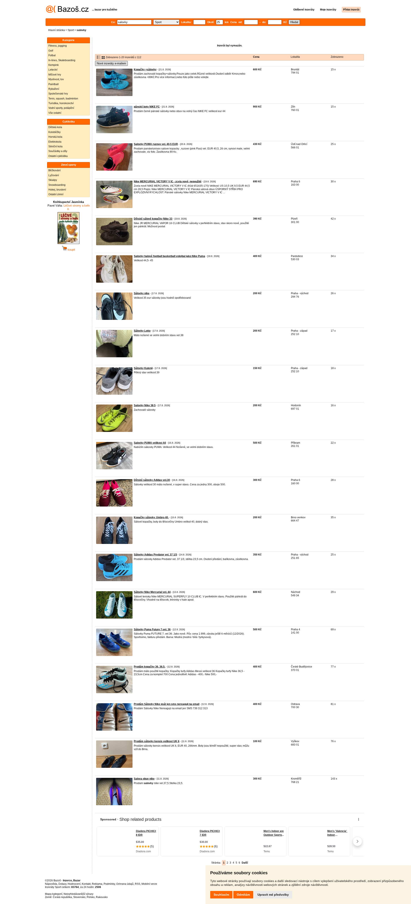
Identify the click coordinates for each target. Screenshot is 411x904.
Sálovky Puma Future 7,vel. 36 (152, 629)
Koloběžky (54, 132)
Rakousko (102, 897)
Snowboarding (57, 184)
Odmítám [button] (243, 894)
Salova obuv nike (144, 778)
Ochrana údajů (125, 883)
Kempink (53, 65)
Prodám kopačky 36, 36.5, (149, 666)
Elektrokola (54, 141)
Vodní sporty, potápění (61, 107)
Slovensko (79, 897)
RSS (137, 883)
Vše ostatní (54, 112)
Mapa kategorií (53, 893)
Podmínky (109, 883)
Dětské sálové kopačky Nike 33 (153, 218)
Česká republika (62, 897)
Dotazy (62, 883)
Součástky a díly (57, 151)
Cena (256, 56)
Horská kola (55, 136)
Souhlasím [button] (221, 894)
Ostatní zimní (55, 194)
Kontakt (86, 883)
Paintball (53, 84)
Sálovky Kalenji (143, 368)
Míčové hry (54, 74)
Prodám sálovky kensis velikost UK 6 (156, 741)
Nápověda (51, 883)
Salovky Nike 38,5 (145, 405)
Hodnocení (74, 883)
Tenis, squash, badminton (63, 98)
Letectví (52, 69)
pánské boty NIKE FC (147, 106)
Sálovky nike (141, 293)
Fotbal (52, 55)
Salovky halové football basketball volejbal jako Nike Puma (169, 256)
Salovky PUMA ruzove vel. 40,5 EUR (156, 144)
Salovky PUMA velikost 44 (150, 442)
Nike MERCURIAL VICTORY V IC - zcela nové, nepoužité (167, 181)
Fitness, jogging (57, 45)
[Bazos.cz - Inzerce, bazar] (67, 11)
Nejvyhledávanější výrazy (78, 893)
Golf (50, 50)
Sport (71, 30)
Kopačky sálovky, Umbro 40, (151, 517)
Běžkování (54, 170)
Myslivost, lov (56, 79)
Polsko (91, 897)
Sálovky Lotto (142, 330)
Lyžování (53, 175)
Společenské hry (58, 93)
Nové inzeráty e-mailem (111, 63)
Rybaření (53, 88)
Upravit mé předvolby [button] (273, 894)
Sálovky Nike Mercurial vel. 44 (152, 592)
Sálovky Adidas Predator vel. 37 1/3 (155, 554)
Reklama (97, 883)
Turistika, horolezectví (61, 103)
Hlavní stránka (56, 30)
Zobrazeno (337, 56)
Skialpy (52, 180)
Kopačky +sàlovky (145, 69)
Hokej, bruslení (57, 189)
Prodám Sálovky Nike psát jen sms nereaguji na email (166, 704)
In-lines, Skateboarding (61, 60)
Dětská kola (55, 127)
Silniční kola (55, 146)
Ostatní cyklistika (58, 156)
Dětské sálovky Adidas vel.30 (152, 480)
